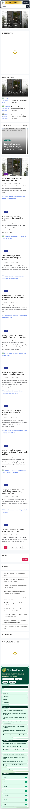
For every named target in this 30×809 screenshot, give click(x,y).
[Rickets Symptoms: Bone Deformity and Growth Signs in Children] (6, 100)
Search (5, 556)
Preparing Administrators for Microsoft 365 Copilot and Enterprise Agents (15, 765)
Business (6, 791)
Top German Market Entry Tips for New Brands (13, 754)
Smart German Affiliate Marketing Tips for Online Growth (13, 758)
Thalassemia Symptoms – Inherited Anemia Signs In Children (18, 108)
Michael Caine (7, 183)
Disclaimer (5, 682)
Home (5, 20)
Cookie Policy (12, 682)
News (5, 804)
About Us (5, 679)
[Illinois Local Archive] (2, 2)
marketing (14, 102)
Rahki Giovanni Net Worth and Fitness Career (13, 761)
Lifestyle (5, 782)
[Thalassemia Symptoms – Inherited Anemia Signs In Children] (6, 108)
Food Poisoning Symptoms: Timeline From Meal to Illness (13, 374)
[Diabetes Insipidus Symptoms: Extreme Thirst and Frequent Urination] (6, 116)
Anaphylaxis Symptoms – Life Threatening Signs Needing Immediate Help (13, 492)
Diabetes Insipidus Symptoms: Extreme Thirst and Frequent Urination (19, 116)
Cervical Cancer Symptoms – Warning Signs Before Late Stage (14, 336)
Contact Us (11, 679)
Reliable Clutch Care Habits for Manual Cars (12, 746)
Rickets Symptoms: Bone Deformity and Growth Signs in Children (19, 100)
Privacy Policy (19, 679)
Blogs (5, 777)
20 (20, 547)
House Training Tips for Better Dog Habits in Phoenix (14, 769)
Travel (5, 800)
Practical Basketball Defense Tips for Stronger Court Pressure (14, 750)
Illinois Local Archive (11, 2)
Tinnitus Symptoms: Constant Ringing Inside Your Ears (13, 530)
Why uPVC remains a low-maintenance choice (13, 93)
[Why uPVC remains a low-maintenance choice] (15, 88)
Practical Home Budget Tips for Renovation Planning (14, 743)
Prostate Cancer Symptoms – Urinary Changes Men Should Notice (13, 412)
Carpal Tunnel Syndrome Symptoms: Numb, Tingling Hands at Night (15, 452)
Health (5, 211)
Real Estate (6, 795)
